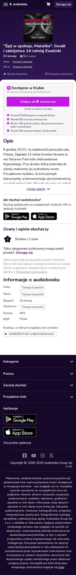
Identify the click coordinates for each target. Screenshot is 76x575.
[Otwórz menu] (5, 4)
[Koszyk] (48, 4)
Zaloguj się (63, 4)
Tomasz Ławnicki (22, 61)
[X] (51, 455)
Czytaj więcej (36, 189)
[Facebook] (24, 455)
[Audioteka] (18, 4)
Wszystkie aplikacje (17, 443)
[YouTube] (33, 455)
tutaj (61, 567)
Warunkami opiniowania (31, 272)
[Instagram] (42, 455)
